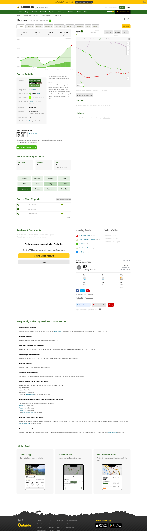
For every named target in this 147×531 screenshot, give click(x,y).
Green (35, 93)
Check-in (117, 32)
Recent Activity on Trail (30, 156)
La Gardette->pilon (84, 235)
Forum (70, 527)
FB (77, 291)
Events (70, 12)
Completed (108, 32)
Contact (39, 527)
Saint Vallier (32, 90)
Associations (71, 521)
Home (20, 12)
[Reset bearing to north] (128, 53)
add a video (106, 118)
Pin (88, 291)
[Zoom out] (128, 50)
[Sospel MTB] (127, 20)
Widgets (51, 527)
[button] (35, 471)
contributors (89, 298)
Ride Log (61, 12)
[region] (103, 62)
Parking (21, 406)
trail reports (23, 237)
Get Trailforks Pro (123, 12)
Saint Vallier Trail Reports (112, 242)
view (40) (116, 35)
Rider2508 (80, 298)
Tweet (82, 291)
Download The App (103, 520)
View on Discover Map (85, 95)
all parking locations (28, 412)
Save (125, 32)
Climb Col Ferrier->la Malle (87, 240)
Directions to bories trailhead (84, 91)
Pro (50, 521)
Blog (50, 524)
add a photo (107, 105)
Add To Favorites (100, 305)
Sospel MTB (33, 133)
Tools (59, 524)
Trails (34, 12)
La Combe (82, 244)
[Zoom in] (128, 47)
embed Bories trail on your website (84, 294)
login (128, 7)
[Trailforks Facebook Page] (19, 520)
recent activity (112, 433)
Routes (42, 12)
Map (26, 12)
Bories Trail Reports (28, 199)
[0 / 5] (94, 30)
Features (40, 524)
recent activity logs (24, 424)
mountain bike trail (38, 20)
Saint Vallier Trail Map (111, 238)
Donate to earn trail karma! (27, 147)
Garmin (59, 527)
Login (44, 261)
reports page (30, 394)
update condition (63, 199)
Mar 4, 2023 (80, 32)
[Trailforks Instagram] (21, 520)
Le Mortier (82, 252)
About (39, 521)
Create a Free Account (44, 255)
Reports (51, 12)
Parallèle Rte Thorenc (85, 248)
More (85, 12)
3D (128, 78)
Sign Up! (60, 521)
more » (69, 217)
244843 (32, 101)
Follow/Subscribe (84, 305)
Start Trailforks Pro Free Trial (84, 2)
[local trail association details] (22, 136)
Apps (79, 12)
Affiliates (68, 524)
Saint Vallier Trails (110, 235)
